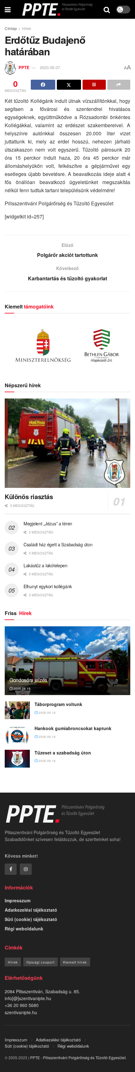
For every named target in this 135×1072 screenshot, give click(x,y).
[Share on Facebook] (43, 85)
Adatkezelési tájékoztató (31, 910)
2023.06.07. (50, 67)
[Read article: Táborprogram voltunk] (17, 710)
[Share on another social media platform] (119, 85)
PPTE (24, 67)
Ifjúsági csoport (40, 961)
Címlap (11, 28)
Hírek (26, 28)
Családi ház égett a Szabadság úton (58, 544)
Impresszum (17, 900)
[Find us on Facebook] (11, 869)
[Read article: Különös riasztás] (67, 443)
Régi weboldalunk (24, 928)
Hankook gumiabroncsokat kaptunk (73, 728)
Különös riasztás (29, 496)
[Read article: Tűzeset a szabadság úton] (17, 759)
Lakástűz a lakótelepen (46, 565)
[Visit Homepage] (57, 9)
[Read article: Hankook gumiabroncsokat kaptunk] (17, 734)
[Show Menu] (8, 9)
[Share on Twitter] (69, 85)
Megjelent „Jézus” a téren (48, 523)
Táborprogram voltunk (58, 704)
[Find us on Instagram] (26, 869)
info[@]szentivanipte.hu (28, 998)
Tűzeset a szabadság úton (63, 752)
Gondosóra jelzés (28, 680)
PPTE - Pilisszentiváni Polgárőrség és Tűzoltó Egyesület (78, 1057)
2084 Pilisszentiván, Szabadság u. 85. (42, 991)
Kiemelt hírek (75, 961)
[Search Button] (107, 9)
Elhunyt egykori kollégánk (48, 586)
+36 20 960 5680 (22, 1005)
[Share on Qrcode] (94, 85)
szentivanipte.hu (21, 1012)
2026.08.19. (22, 688)
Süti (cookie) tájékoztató (31, 919)
